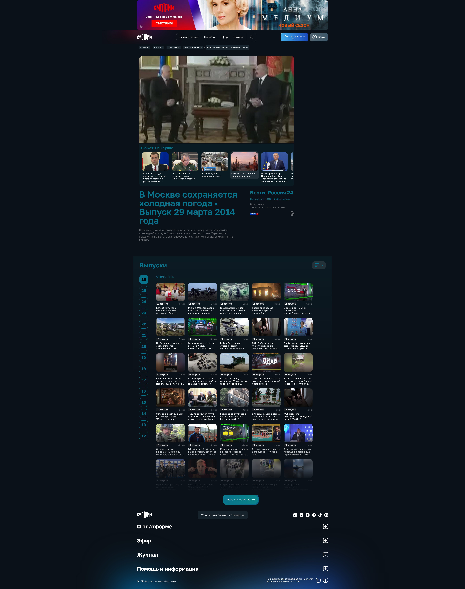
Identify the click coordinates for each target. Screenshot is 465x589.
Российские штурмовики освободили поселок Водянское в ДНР (233, 416)
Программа (173, 47)
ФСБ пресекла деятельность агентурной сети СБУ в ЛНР (297, 416)
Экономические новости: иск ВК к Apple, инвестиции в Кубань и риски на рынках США (201, 347)
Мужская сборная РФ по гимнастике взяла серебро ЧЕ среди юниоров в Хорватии (169, 488)
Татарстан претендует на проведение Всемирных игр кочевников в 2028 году (297, 453)
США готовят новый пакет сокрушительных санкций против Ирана (266, 381)
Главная (144, 47)
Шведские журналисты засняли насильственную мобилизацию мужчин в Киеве (169, 382)
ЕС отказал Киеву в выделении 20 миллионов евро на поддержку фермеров (234, 382)
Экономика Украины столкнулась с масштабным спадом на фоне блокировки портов (297, 311)
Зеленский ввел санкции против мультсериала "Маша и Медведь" (169, 416)
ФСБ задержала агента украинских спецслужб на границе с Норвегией (202, 381)
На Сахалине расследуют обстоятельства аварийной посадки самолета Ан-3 (169, 347)
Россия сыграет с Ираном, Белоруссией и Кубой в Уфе (266, 452)
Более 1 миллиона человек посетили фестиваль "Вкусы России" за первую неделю (166, 313)
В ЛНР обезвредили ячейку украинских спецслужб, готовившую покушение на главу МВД (265, 347)
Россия (285, 198)
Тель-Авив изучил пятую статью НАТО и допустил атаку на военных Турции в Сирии (201, 417)
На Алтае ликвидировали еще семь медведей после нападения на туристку (298, 381)
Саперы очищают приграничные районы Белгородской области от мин (170, 453)
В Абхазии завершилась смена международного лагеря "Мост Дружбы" (297, 346)
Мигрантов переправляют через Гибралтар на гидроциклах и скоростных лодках (234, 488)
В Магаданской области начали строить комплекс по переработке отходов (202, 452)
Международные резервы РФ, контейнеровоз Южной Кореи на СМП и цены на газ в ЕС (234, 453)
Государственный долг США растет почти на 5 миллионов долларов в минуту (232, 311)
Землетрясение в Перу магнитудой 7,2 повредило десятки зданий (264, 488)
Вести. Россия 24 (193, 47)
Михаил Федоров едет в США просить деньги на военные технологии (201, 310)
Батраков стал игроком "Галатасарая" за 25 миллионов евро (200, 487)
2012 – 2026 (273, 198)
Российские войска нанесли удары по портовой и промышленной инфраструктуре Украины (266, 313)
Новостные (257, 204)
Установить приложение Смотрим (222, 515)
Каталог (158, 47)
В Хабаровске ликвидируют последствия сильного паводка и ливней (296, 488)
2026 (170, 277)
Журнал (147, 554)
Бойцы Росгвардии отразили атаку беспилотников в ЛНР (232, 346)
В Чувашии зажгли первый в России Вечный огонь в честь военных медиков (266, 416)
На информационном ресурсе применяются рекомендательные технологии (289, 580)
